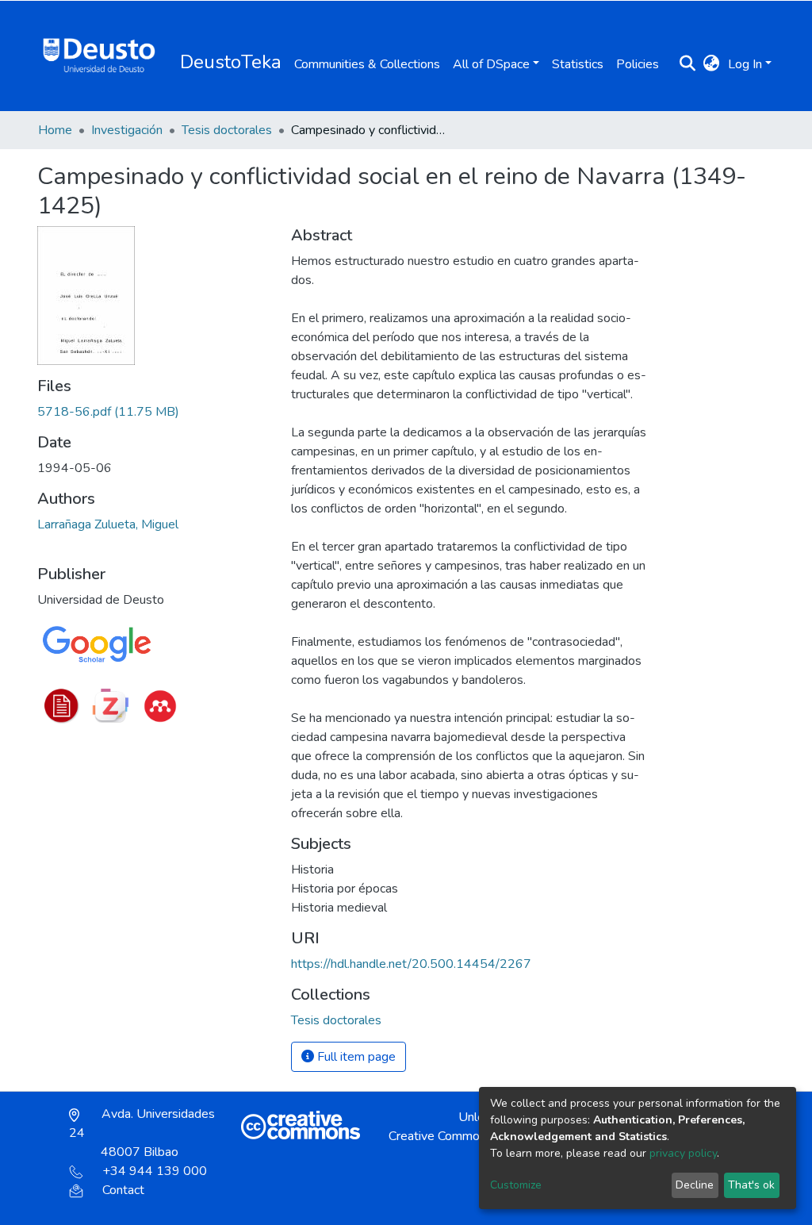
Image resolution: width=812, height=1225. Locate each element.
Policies (637, 64)
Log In (745, 64)
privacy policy (683, 1153)
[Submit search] (688, 64)
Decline (695, 1184)
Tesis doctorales (227, 130)
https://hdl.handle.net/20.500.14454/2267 (411, 964)
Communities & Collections (367, 64)
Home (55, 130)
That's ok (751, 1184)
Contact (123, 1190)
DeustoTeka (231, 62)
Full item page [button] (355, 1057)
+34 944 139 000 (154, 1171)
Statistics (577, 64)
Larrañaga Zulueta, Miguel (107, 524)
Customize (516, 1184)
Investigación (127, 130)
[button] (712, 64)
